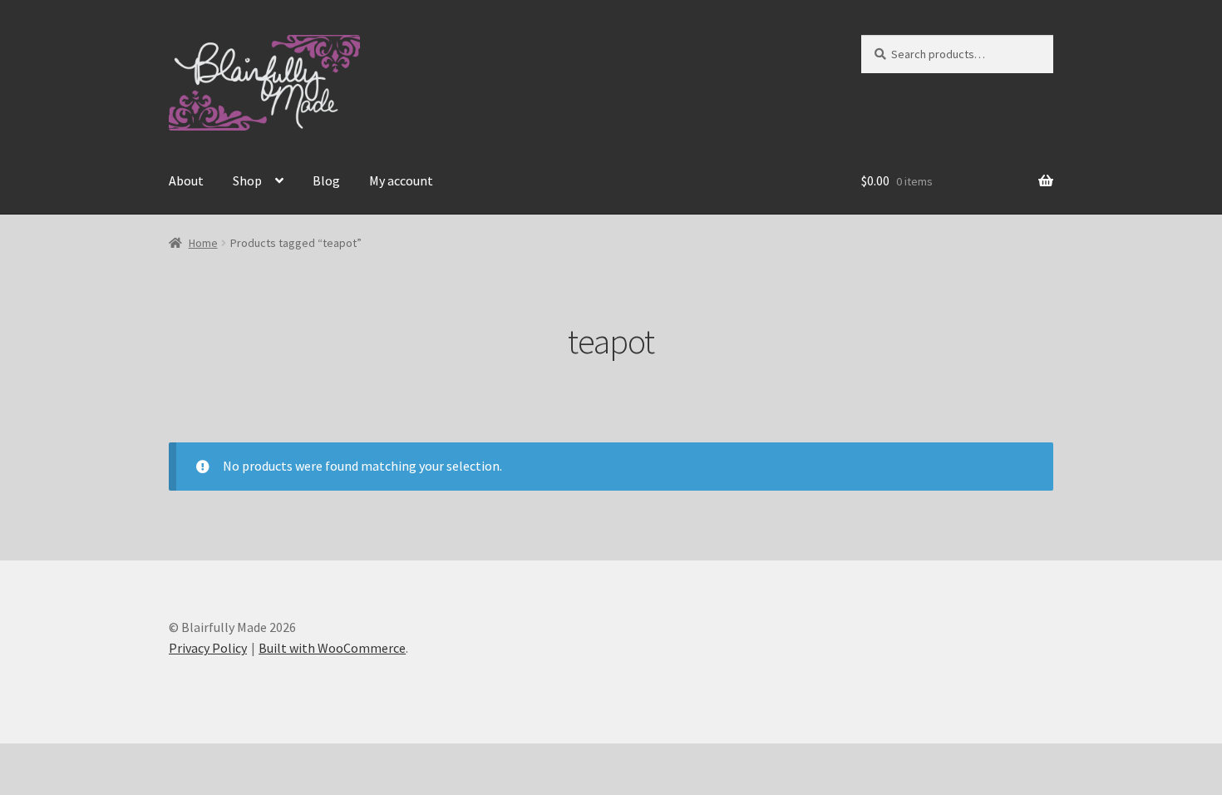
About (186, 180)
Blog (326, 180)
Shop (247, 180)
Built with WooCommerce (332, 647)
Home (203, 242)
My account (401, 180)
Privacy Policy (208, 647)
